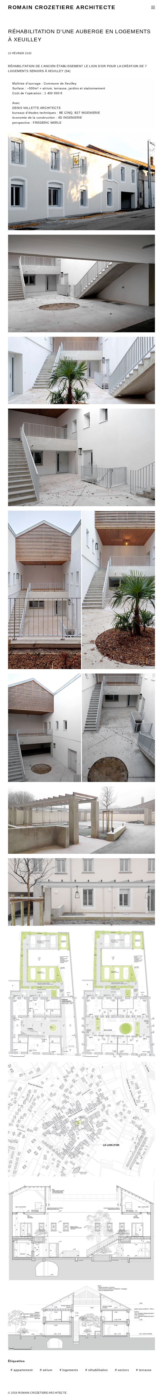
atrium (46, 1370)
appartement (22, 1370)
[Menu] (153, 7)
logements (69, 1370)
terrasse (143, 1370)
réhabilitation (96, 1370)
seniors (122, 1370)
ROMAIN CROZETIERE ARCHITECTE (61, 7)
